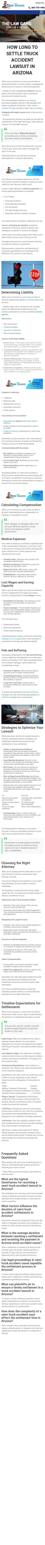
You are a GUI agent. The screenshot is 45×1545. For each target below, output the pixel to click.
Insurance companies (12, 330)
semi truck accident (30, 297)
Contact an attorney (11, 431)
